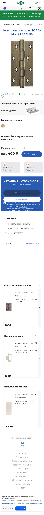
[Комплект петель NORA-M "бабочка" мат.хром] (15, 129)
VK (22, 446)
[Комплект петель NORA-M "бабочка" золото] (4, 129)
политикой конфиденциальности (17, 207)
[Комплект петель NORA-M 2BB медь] (29, 126)
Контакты (22, 488)
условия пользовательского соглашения (23, 209)
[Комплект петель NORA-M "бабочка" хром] (20, 129)
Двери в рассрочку (22, 461)
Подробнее (8, 170)
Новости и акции (22, 465)
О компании (22, 457)
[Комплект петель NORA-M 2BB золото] (18, 126)
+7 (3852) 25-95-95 (11, 16)
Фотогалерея (22, 468)
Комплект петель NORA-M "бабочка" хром (26, 351)
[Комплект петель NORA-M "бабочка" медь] (13, 126)
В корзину (33, 154)
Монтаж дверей (22, 484)
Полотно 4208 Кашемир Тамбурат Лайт (25, 402)
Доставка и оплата (22, 480)
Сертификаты (22, 476)
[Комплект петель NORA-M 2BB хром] (23, 126)
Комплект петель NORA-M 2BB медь (26, 301)
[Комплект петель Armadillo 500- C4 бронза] (34, 126)
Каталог (22, 453)
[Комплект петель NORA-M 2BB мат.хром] (8, 126)
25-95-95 (27, 184)
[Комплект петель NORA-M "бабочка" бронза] (10, 129)
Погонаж (22, 472)
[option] (22, 63)
